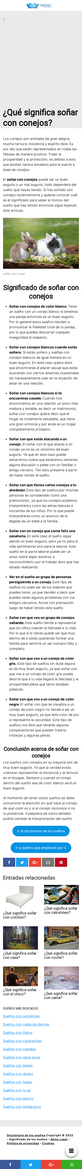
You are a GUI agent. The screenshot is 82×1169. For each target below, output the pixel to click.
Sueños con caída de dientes (26, 1024)
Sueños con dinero (18, 1074)
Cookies (48, 1143)
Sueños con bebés (18, 1066)
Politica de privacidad (23, 1143)
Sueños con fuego (17, 1082)
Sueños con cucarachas (22, 1041)
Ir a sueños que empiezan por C (41, 848)
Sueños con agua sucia (21, 1057)
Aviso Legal (59, 1139)
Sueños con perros (18, 1098)
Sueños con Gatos (17, 1033)
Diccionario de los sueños (26, 1135)
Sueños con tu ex (17, 1090)
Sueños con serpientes (21, 1016)
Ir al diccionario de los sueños (41, 831)
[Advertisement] (41, 64)
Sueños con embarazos (22, 1107)
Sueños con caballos (19, 1049)
